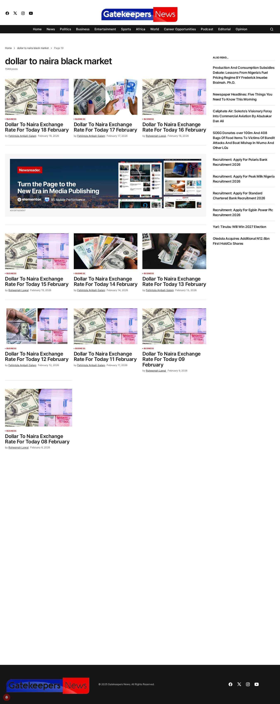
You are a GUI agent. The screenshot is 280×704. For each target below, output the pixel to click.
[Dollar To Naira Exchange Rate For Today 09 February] (174, 326)
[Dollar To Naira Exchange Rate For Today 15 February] (37, 251)
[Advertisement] (244, 318)
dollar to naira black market (33, 48)
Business (11, 119)
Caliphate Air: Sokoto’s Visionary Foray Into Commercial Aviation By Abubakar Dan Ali (242, 116)
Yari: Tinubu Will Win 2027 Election (239, 227)
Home (8, 48)
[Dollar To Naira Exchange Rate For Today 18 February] (37, 97)
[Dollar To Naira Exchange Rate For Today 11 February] (106, 326)
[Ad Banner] (105, 183)
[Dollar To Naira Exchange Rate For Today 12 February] (37, 326)
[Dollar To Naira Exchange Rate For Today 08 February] (38, 408)
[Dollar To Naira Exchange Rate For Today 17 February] (106, 97)
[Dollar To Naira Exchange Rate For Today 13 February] (174, 251)
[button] (271, 29)
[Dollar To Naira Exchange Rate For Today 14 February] (106, 251)
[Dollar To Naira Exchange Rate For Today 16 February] (174, 97)
